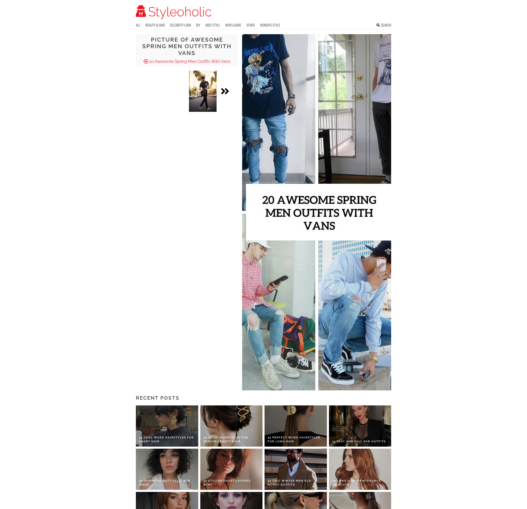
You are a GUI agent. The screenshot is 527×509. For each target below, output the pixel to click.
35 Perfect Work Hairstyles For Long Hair (294, 439)
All (138, 25)
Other (250, 25)
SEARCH (386, 25)
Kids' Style (212, 25)
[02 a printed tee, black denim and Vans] (203, 91)
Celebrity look (180, 25)
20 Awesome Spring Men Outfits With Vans (189, 61)
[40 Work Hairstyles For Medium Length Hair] (231, 426)
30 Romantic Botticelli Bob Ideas (164, 482)
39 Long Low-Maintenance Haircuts (356, 482)
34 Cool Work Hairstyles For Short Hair (166, 439)
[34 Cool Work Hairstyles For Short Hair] (167, 426)
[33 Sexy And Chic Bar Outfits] (360, 426)
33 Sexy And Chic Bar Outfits (359, 441)
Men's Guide (233, 25)
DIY (198, 25)
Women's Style (270, 25)
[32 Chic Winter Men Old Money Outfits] (296, 469)
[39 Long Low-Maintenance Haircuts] (360, 469)
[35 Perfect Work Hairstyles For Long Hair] (296, 426)
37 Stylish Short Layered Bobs (227, 482)
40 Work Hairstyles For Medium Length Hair (225, 439)
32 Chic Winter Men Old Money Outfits (289, 482)
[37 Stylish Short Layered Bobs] (231, 469)
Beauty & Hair (155, 25)
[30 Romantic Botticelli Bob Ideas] (167, 469)
